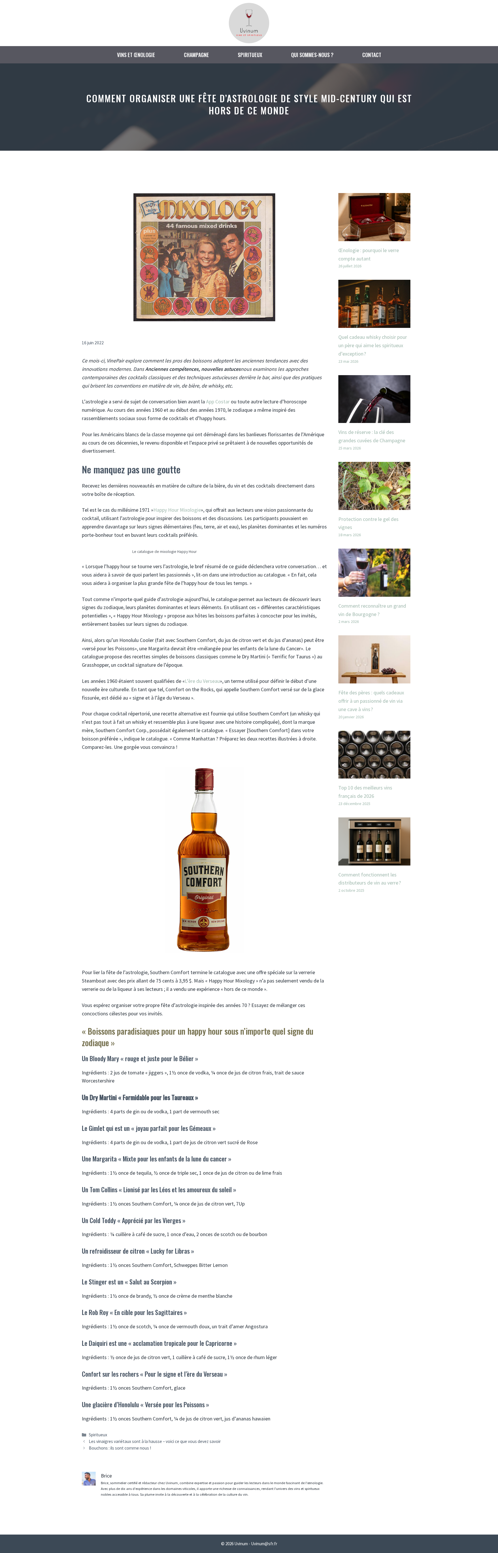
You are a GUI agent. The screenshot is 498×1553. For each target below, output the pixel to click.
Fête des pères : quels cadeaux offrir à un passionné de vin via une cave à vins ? (371, 701)
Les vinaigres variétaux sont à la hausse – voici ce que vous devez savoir (155, 1441)
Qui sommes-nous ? (312, 54)
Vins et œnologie (136, 54)
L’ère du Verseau (202, 681)
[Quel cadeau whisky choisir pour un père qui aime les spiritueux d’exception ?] (374, 323)
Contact (371, 54)
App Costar (218, 401)
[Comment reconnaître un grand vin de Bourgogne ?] (374, 592)
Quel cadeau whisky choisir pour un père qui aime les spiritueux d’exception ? (372, 345)
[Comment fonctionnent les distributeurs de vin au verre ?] (374, 861)
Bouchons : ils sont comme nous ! (120, 1448)
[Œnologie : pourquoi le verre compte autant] (374, 236)
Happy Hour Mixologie (177, 510)
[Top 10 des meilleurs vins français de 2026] (374, 774)
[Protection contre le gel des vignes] (374, 505)
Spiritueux (250, 54)
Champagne (196, 54)
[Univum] (249, 22)
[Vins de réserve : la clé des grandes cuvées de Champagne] (374, 418)
